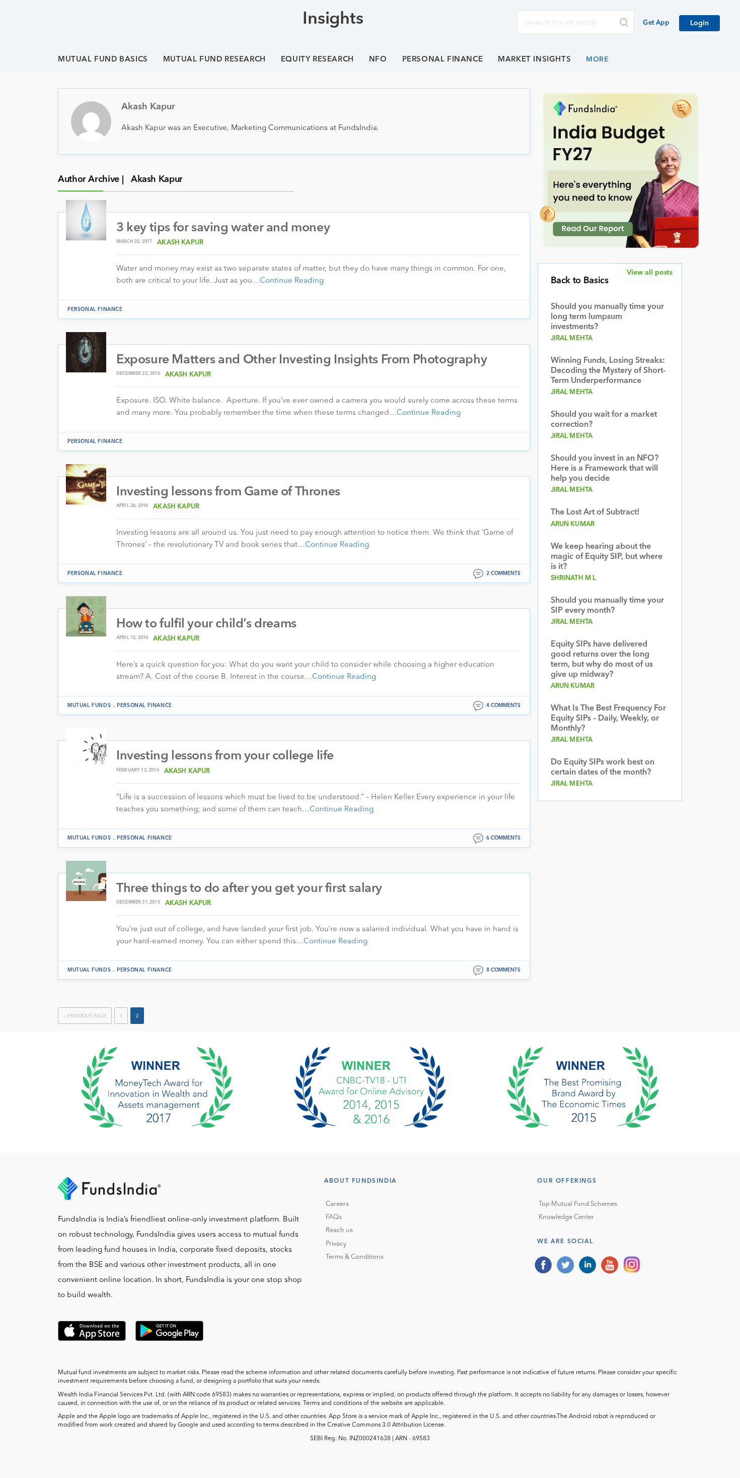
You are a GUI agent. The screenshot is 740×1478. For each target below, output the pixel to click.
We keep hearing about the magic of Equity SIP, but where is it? (606, 557)
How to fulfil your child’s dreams (206, 624)
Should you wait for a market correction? (604, 420)
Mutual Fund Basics (103, 59)
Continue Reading (292, 281)
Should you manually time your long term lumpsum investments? (607, 317)
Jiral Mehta (572, 338)
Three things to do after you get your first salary (249, 888)
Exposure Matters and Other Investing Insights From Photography (301, 360)
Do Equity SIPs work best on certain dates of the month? (602, 767)
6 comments (503, 838)
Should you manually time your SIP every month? (607, 606)
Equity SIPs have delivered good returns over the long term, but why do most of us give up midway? (602, 659)
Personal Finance (442, 59)
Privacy (336, 1244)
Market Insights (534, 59)
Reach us (339, 1230)
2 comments (503, 573)
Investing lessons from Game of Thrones (228, 492)
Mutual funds (89, 705)
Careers (337, 1204)
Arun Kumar (573, 524)
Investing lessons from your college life (225, 756)
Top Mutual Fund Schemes (578, 1204)
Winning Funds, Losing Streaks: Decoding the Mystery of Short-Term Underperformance (608, 371)
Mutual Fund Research (214, 59)
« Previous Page (84, 1015)
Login (699, 23)
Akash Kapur (180, 242)
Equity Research (317, 59)
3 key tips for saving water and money (223, 228)
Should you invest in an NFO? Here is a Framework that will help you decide (604, 469)
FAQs (334, 1217)
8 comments (503, 970)
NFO (378, 59)
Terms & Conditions (355, 1257)
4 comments (503, 705)
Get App (656, 23)
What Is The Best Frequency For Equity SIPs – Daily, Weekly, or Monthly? (608, 718)
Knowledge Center (566, 1217)
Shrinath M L (574, 578)
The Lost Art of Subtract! (595, 512)
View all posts (650, 272)
